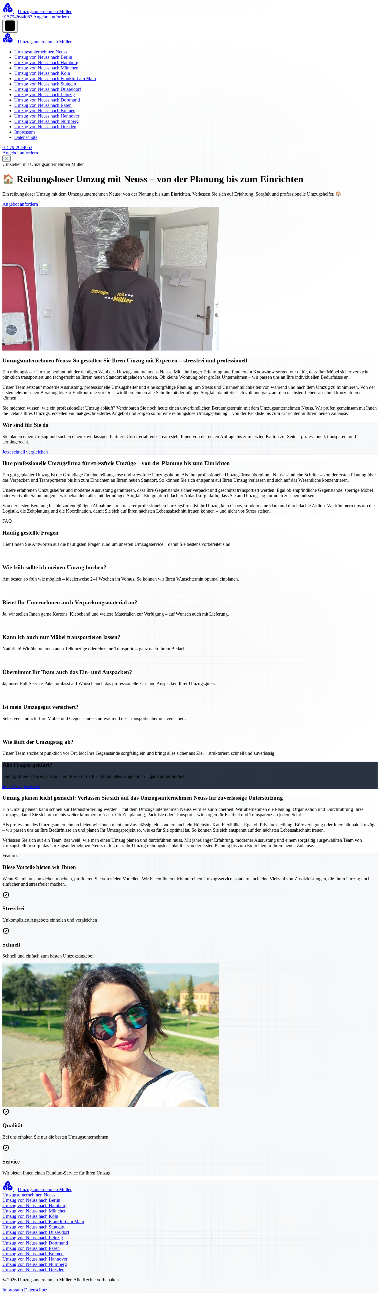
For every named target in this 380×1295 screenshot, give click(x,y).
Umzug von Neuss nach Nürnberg (46, 121)
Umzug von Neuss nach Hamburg (46, 62)
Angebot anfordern (51, 16)
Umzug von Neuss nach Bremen (44, 110)
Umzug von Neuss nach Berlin (43, 57)
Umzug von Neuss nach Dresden (45, 126)
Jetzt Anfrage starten (21, 786)
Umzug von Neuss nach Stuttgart (45, 83)
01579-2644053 (17, 16)
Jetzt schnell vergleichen (25, 451)
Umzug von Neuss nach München (46, 67)
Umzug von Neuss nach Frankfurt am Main (55, 78)
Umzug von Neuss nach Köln (42, 73)
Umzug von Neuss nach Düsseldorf (47, 89)
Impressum (24, 131)
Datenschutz (25, 137)
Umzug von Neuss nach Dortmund (47, 99)
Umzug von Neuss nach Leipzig (44, 94)
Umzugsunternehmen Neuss (40, 51)
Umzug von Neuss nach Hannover (46, 115)
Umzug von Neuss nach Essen (43, 105)
